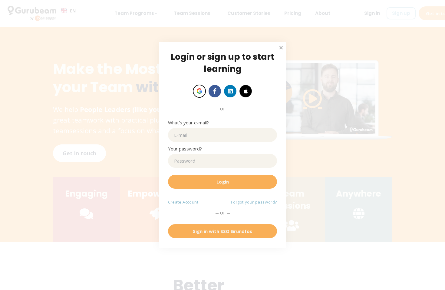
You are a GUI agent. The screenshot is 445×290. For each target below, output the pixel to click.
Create (183, 202)
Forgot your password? (254, 202)
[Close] (281, 47)
